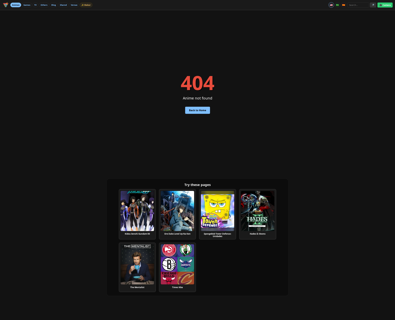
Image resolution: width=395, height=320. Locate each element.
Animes (15, 5)
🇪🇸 (343, 5)
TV (35, 5)
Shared (63, 5)
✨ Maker (86, 5)
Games (26, 5)
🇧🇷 (337, 5)
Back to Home (197, 110)
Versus (74, 5)
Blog (53, 5)
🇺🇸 (331, 5)
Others (44, 5)
